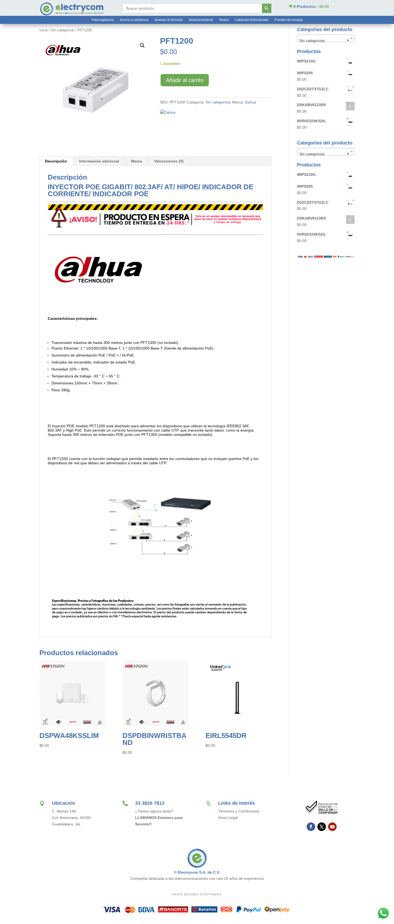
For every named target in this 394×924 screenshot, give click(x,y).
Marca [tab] (136, 161)
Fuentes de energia (288, 20)
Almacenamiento (201, 20)
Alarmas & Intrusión (168, 20)
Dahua (250, 102)
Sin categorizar (62, 30)
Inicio (43, 30)
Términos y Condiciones (238, 811)
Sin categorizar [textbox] (324, 40)
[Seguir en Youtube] (332, 826)
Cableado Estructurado (252, 20)
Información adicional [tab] (99, 161)
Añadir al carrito (184, 80)
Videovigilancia (102, 20)
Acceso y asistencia (134, 20)
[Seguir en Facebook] (311, 826)
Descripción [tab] (56, 161)
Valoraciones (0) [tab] (169, 161)
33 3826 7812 (150, 803)
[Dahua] (168, 112)
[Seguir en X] (321, 826)
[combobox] (326, 38)
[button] (142, 45)
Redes (224, 20)
